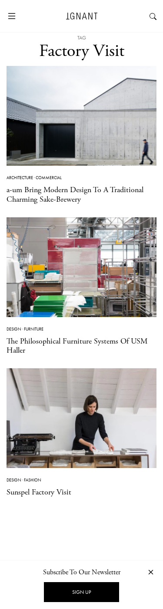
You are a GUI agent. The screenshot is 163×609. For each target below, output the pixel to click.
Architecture (20, 177)
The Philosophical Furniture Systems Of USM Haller (77, 346)
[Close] (151, 571)
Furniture (33, 329)
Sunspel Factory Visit (39, 492)
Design (14, 329)
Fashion (32, 480)
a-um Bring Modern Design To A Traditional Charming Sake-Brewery (75, 194)
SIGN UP (81, 592)
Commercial (49, 177)
